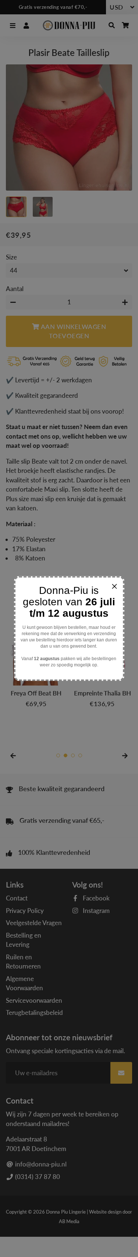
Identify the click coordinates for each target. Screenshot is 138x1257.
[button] (114, 586)
